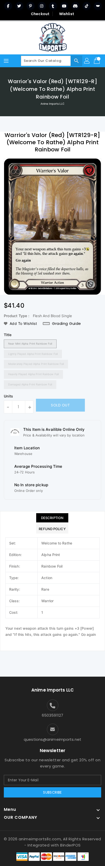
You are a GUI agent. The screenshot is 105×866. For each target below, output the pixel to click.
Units (8, 396)
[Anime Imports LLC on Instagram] (42, 6)
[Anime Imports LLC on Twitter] (19, 6)
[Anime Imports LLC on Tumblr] (53, 6)
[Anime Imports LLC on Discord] (75, 6)
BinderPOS (70, 845)
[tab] (52, 517)
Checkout (40, 13)
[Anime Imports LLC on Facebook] (8, 6)
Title (8, 335)
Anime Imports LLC (53, 103)
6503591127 (52, 715)
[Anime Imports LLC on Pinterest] (30, 6)
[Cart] (97, 61)
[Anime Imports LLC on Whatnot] (98, 6)
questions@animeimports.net (52, 739)
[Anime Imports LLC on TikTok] (86, 6)
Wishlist (66, 13)
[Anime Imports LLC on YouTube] (64, 6)
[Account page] (87, 61)
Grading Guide (66, 323)
